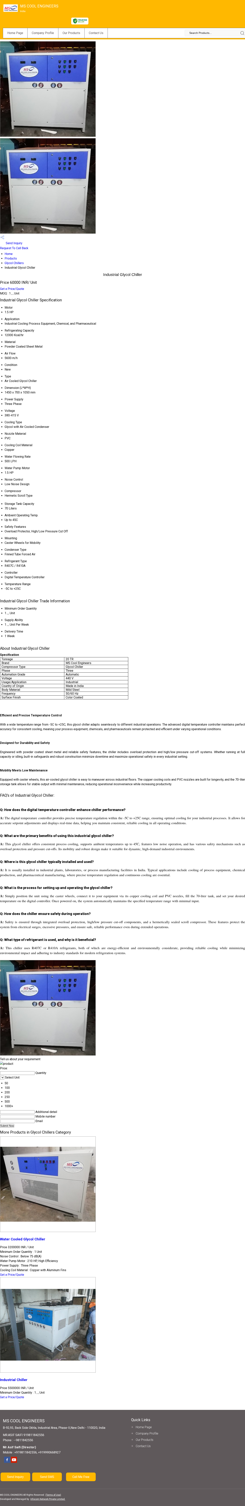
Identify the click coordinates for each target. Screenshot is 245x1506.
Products (11, 258)
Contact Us (96, 33)
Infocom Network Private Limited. (47, 1499)
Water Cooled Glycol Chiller (22, 1239)
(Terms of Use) (53, 1495)
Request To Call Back (14, 248)
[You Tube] (14, 1462)
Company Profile (43, 33)
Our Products (71, 33)
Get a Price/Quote (12, 289)
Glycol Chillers (14, 263)
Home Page (15, 33)
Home (9, 254)
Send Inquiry (13, 243)
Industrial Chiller (13, 1380)
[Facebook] (7, 1462)
